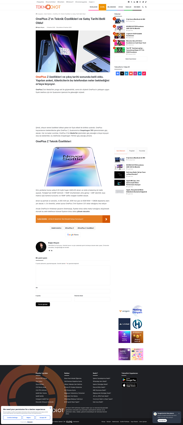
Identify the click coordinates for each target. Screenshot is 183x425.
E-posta (38, 295)
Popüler (132, 151)
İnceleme (93, 7)
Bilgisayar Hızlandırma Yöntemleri (74, 393)
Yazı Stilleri (39, 381)
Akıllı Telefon (48, 14)
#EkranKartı (60, 2)
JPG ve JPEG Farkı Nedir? (101, 396)
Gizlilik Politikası (124, 421)
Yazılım (128, 7)
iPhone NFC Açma (41, 378)
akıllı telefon (56, 228)
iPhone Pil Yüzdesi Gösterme (73, 387)
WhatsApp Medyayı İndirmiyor (73, 399)
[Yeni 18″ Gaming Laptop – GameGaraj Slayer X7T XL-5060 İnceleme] (119, 50)
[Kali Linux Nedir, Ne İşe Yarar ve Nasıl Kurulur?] (119, 174)
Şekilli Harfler (40, 396)
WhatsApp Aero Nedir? (100, 381)
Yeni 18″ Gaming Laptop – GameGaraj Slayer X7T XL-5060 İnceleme (135, 50)
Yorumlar (142, 151)
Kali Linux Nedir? (98, 402)
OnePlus (41, 76)
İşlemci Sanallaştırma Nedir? (101, 378)
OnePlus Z (70, 228)
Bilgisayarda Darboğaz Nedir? (102, 393)
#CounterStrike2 (51, 2)
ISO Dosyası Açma (70, 390)
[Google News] (73, 235)
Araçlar (91, 2)
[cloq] (69, 421)
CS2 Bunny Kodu (41, 387)
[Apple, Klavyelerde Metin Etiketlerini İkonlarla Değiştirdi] (119, 191)
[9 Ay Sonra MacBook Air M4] (119, 21)
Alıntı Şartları (143, 421)
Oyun (120, 7)
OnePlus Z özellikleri (86, 228)
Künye (103, 421)
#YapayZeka (40, 2)
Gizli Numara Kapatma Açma (73, 381)
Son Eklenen (121, 151)
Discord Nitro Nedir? (99, 387)
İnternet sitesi (78, 295)
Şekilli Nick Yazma (41, 393)
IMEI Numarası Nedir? (99, 390)
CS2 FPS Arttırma (41, 390)
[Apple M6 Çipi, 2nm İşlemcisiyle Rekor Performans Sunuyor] (119, 183)
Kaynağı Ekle (162, 420)
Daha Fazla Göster (131, 59)
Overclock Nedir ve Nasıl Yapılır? (103, 399)
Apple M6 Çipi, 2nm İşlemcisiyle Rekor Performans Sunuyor (133, 182)
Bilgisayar (112, 7)
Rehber (137, 7)
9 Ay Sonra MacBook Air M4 (135, 19)
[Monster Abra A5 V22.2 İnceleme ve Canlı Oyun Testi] (119, 43)
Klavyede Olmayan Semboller (45, 402)
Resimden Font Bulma (71, 396)
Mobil (102, 7)
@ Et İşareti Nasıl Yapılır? (71, 402)
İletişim (109, 421)
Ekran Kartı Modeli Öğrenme (72, 378)
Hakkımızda (115, 421)
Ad (36, 287)
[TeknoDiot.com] (48, 7)
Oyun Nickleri (40, 384)
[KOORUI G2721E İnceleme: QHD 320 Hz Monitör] (119, 28)
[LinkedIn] (52, 250)
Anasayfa (40, 14)
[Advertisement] (73, 109)
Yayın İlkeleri (134, 421)
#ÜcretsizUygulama (81, 2)
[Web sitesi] (49, 250)
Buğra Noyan (40, 27)
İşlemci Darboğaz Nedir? (100, 384)
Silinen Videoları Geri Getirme (73, 384)
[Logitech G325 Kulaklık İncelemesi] (119, 36)
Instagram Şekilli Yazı (42, 399)
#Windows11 (69, 2)
